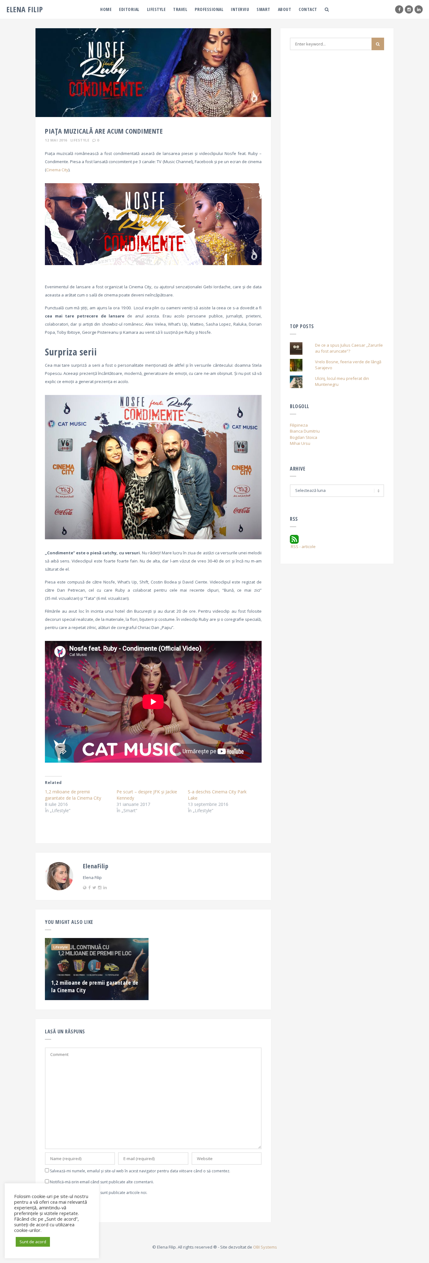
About (284, 9)
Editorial (129, 9)
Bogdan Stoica (303, 437)
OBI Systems (265, 1247)
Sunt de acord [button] (32, 1241)
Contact (308, 9)
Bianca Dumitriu (305, 431)
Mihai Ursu (300, 443)
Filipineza (299, 425)
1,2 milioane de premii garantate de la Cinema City (73, 795)
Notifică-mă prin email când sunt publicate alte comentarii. (102, 1182)
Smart (263, 9)
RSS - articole (303, 546)
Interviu (240, 9)
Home (105, 9)
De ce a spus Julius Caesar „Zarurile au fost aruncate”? (349, 348)
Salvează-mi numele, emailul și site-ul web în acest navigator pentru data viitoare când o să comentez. (140, 1171)
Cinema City (57, 170)
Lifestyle (156, 9)
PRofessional (209, 9)
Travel (180, 9)
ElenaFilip (95, 866)
